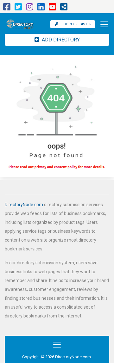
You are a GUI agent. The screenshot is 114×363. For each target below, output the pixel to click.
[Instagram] (29, 8)
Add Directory (60, 40)
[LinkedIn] (41, 8)
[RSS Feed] (63, 8)
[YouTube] (52, 8)
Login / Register (76, 24)
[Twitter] (18, 8)
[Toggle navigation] (102, 24)
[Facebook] (6, 8)
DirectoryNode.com (24, 204)
